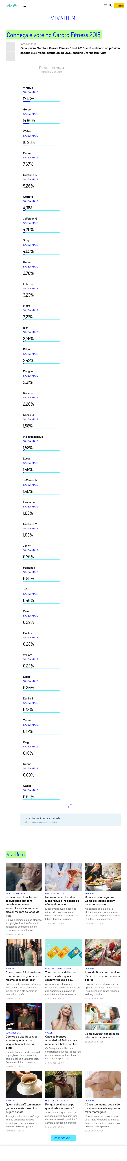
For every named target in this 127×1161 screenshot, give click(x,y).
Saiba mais (30, 92)
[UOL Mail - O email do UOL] (105, 6)
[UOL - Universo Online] (25, 6)
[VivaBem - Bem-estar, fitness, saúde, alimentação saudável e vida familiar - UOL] (15, 5)
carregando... (63, 1138)
